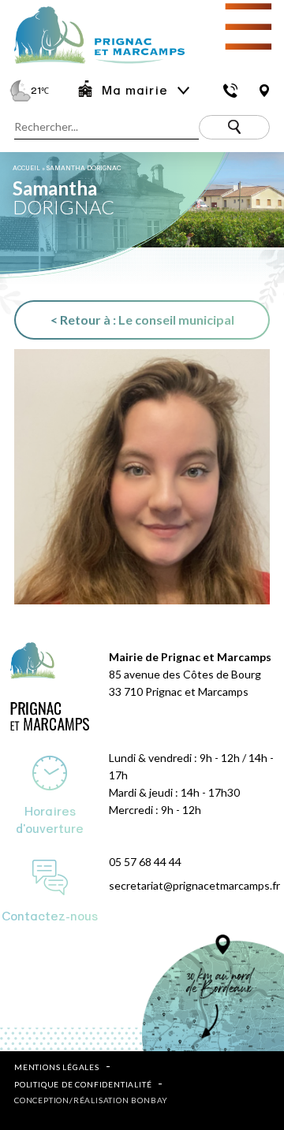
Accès (264, 90)
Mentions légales (56, 1067)
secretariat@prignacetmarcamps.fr (194, 885)
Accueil (26, 168)
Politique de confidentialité (82, 1084)
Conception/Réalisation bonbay (91, 1100)
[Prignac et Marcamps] (92, 65)
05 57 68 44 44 (145, 861)
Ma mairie (134, 90)
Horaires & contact (230, 90)
